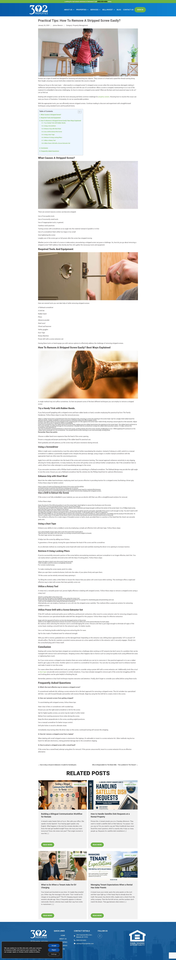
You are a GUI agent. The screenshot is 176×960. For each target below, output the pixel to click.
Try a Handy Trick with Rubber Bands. (55, 123)
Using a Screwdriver (50, 126)
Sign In (140, 10)
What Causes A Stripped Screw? (51, 114)
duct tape (43, 672)
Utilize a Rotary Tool (50, 140)
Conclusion (44, 148)
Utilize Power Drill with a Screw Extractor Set (57, 143)
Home (63, 935)
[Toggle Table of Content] (78, 112)
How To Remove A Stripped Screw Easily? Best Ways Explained (61, 120)
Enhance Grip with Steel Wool (52, 128)
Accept (54, 946)
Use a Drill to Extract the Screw (53, 131)
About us (68, 10)
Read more (47, 845)
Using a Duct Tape (49, 134)
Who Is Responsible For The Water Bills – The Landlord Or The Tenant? (115, 765)
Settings (54, 954)
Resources (63, 945)
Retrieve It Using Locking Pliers (53, 137)
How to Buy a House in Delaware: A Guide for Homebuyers (57, 765)
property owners (103, 97)
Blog (119, 10)
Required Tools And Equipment (51, 117)
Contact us (128, 10)
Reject (54, 950)
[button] (69, 9)
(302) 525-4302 (102, 1)
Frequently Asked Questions (50, 151)
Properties (81, 10)
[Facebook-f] (100, 936)
